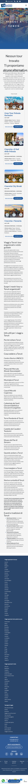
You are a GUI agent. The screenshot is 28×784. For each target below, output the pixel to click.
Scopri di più (18, 126)
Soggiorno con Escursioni (10, 713)
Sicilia (6, 692)
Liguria (6, 679)
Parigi (6, 649)
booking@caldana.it (14, 739)
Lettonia (6, 587)
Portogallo (7, 600)
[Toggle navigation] (25, 5)
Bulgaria (6, 565)
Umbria (6, 697)
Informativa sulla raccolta (8, 782)
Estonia (6, 573)
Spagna (6, 609)
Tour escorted (8, 715)
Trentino (6, 695)
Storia (6, 724)
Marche (6, 683)
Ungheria (7, 615)
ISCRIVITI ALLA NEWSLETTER (14, 747)
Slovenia (6, 607)
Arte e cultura (8, 729)
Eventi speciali (8, 727)
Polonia (6, 598)
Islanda (6, 585)
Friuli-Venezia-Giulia (9, 675)
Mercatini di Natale (9, 707)
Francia (6, 576)
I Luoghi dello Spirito (9, 722)
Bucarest (7, 629)
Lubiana (6, 643)
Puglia (6, 688)
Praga (6, 651)
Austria (6, 562)
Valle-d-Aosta (8, 699)
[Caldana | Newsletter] (17, 1)
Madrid (6, 645)
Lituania (6, 589)
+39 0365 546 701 (14, 741)
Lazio (6, 677)
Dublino (6, 634)
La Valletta (7, 638)
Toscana (6, 694)
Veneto (6, 701)
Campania (7, 672)
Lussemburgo (8, 591)
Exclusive (7, 711)
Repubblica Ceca (8, 602)
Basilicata (7, 668)
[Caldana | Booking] (14, 1)
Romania (7, 604)
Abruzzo (6, 666)
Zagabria (7, 660)
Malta (6, 593)
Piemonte (7, 686)
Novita (6, 709)
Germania (7, 578)
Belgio (6, 564)
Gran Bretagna (8, 580)
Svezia (6, 611)
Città (6, 726)
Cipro (6, 567)
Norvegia (7, 595)
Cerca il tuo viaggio (14, 781)
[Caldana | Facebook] (6, 754)
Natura (6, 720)
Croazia (6, 569)
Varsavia (6, 656)
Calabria (6, 670)
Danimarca (7, 571)
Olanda (6, 596)
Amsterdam (7, 621)
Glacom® (14, 771)
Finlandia (7, 575)
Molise (6, 684)
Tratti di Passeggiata (9, 716)
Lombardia (7, 681)
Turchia (6, 613)
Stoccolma (7, 654)
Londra (6, 641)
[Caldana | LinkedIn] (21, 754)
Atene (6, 623)
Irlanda (6, 584)
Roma (6, 652)
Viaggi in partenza (9, 731)
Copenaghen (7, 632)
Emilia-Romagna (8, 673)
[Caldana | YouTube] (16, 754)
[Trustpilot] (9, 1)
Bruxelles (7, 627)
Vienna (6, 658)
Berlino (6, 625)
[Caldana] (6, 5)
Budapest (7, 630)
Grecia (6, 582)
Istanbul (6, 636)
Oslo (6, 647)
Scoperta (7, 718)
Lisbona (6, 640)
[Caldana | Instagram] (11, 754)
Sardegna (7, 690)
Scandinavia (7, 606)
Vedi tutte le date (9, 126)
